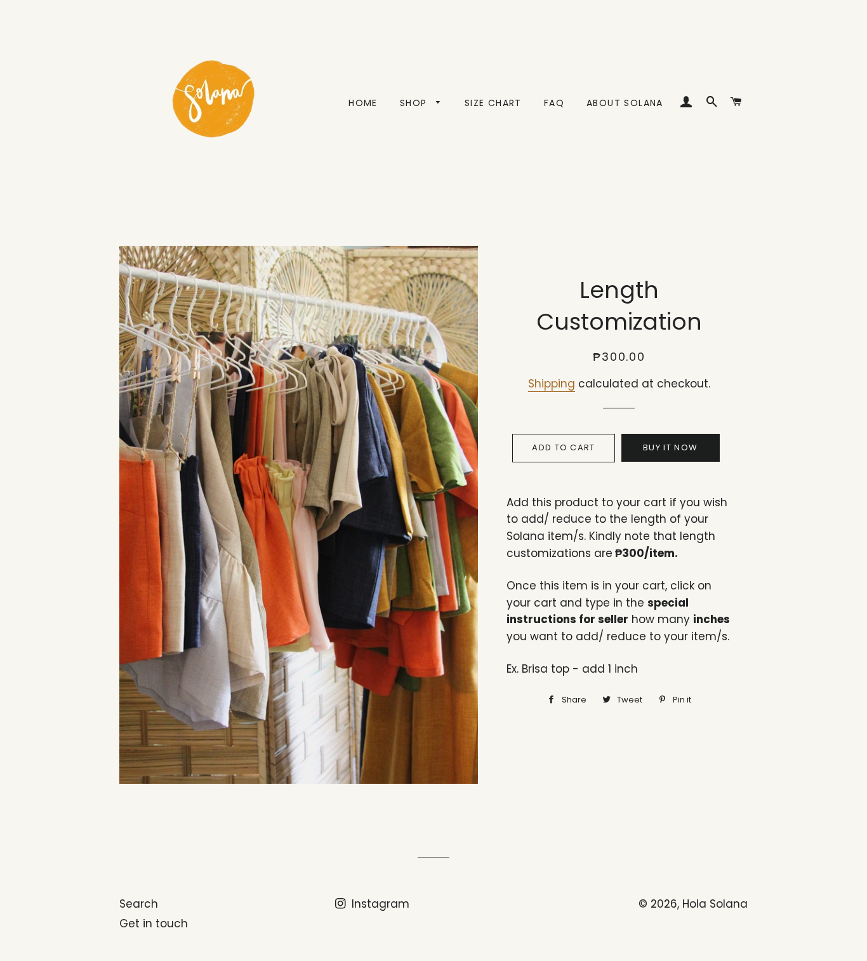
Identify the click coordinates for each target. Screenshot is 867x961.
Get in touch (153, 923)
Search (138, 903)
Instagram (378, 903)
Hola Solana (715, 903)
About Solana (624, 103)
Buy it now (670, 447)
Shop (415, 103)
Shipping (551, 383)
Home (363, 103)
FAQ (554, 103)
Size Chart (493, 103)
